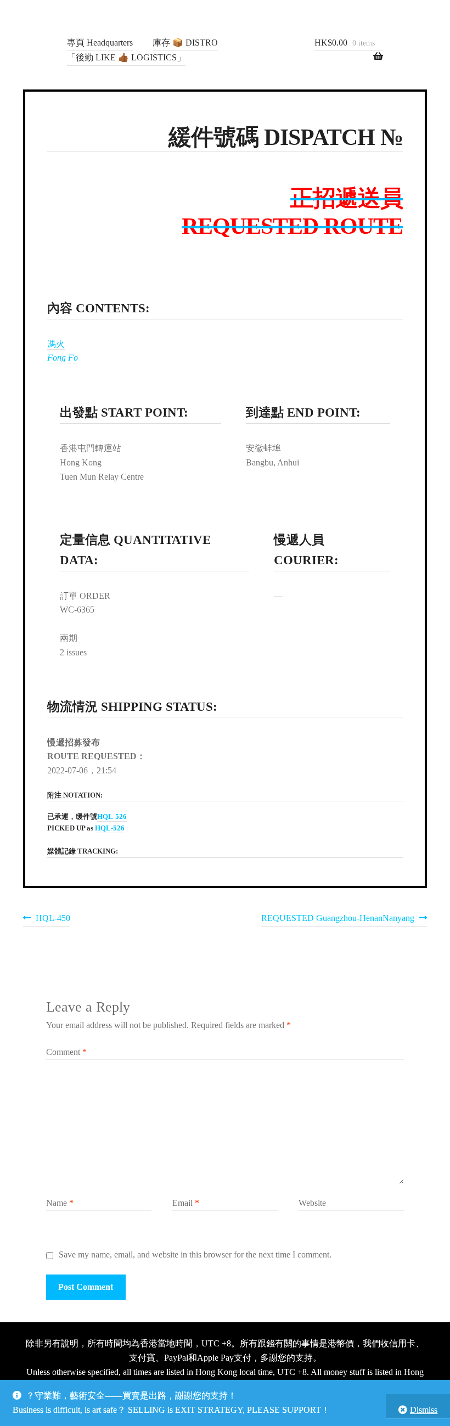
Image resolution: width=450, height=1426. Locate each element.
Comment (66, 1052)
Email (185, 1203)
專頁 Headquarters (100, 42)
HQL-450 (52, 920)
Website (312, 1203)
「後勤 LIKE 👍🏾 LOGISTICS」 (126, 57)
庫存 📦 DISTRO (185, 42)
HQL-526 (112, 817)
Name (60, 1203)
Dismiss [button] (423, 1409)
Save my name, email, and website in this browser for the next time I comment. (195, 1254)
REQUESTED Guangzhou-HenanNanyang (337, 920)
